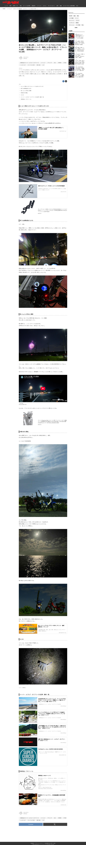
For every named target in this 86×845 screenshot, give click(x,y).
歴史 (78, 15)
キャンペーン (71, 20)
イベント (76, 18)
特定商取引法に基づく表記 (50, 843)
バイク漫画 (71, 18)
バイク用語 (78, 25)
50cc (83, 25)
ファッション (71, 25)
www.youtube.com (23, 404)
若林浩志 (25, 58)
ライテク (77, 20)
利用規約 (32, 843)
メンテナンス (71, 22)
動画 (74, 15)
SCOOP (70, 15)
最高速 (77, 22)
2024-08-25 (25, 57)
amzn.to (39, 213)
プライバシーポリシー (39, 843)
